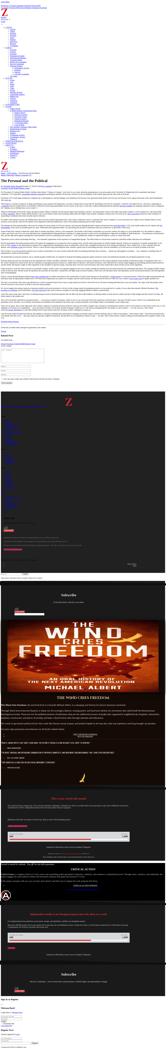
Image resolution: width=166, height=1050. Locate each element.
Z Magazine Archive (17, 135)
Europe (12, 90)
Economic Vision (20, 117)
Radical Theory (20, 113)
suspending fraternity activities (32, 194)
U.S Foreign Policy (21, 123)
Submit (25, 574)
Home (3, 173)
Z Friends (13, 149)
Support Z (13, 155)
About (3, 492)
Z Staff (12, 147)
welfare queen (115, 276)
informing (11, 214)
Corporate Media (16, 60)
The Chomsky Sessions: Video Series (23, 127)
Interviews (13, 42)
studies (13, 245)
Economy (13, 54)
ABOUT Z (9, 145)
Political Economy (21, 115)
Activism (13, 50)
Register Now (17, 1012)
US (30, 175)
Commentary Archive (17, 137)
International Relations (18, 58)
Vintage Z (13, 139)
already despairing (14, 310)
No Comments (47, 186)
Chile (12, 86)
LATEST (8, 27)
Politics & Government (18, 62)
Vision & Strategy (16, 66)
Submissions (14, 153)
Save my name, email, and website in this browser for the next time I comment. (32, 379)
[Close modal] (2, 1004)
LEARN (8, 107)
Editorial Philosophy (17, 151)
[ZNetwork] (4, 15)
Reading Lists (15, 131)
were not (8, 200)
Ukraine (13, 98)
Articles (12, 29)
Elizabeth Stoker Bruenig (12, 186)
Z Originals (14, 46)
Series (12, 38)
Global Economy (20, 119)
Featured (13, 36)
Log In (4, 1021)
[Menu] (2, 24)
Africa (12, 80)
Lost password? (6, 1026)
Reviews (13, 44)
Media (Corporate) (22, 175)
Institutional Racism (21, 121)
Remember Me (9, 1024)
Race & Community (17, 64)
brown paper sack (136, 279)
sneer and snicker (133, 214)
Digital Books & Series (18, 129)
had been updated (126, 206)
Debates (13, 40)
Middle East (14, 96)
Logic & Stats (19, 125)
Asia (11, 82)
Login (17, 1034)
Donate (3, 17)
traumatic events (17, 247)
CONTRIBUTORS (12, 105)
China (12, 88)
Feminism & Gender (17, 56)
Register (35, 1043)
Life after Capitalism (21, 74)
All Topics (13, 76)
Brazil (12, 84)
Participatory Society (21, 68)
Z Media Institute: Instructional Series (23, 111)
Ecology (13, 52)
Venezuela (13, 101)
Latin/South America (17, 94)
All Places (13, 103)
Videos (12, 31)
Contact (12, 157)
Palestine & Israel (16, 92)
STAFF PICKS (10, 143)
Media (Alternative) (8, 175)
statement (5, 206)
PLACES (8, 78)
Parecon (17, 72)
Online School (15, 109)
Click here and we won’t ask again (71, 853)
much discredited (119, 225)
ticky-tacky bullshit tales (40, 276)
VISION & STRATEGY (14, 141)
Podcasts (13, 34)
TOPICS (8, 48)
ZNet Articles (12, 173)
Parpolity (17, 70)
